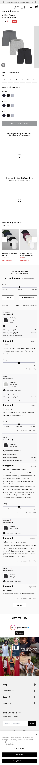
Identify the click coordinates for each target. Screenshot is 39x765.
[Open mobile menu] (3, 7)
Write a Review (30, 298)
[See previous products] (4, 239)
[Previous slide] (3, 2)
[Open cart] (35, 7)
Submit (32, 723)
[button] (10, 11)
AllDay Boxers (14, 321)
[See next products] (34, 239)
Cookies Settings (19, 748)
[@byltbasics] (13, 627)
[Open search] (31, 7)
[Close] (36, 734)
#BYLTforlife (19, 618)
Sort (18, 306)
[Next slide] (35, 2)
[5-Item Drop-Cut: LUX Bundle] (10, 239)
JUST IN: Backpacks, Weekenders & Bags (19, 2)
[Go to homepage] (19, 7)
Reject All (19, 755)
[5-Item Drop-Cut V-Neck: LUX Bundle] (28, 239)
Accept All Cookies (19, 761)
